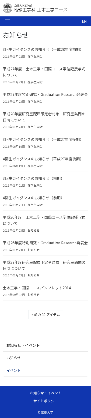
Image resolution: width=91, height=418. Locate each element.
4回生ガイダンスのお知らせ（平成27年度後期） (43, 159)
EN (84, 21)
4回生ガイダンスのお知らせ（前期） (33, 197)
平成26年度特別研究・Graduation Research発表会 (45, 242)
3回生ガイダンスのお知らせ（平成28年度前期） (43, 49)
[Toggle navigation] (7, 21)
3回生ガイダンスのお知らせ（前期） (33, 178)
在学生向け (35, 56)
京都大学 (47, 412)
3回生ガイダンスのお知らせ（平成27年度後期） (43, 139)
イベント (14, 370)
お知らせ (34, 230)
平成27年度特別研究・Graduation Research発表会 (45, 94)
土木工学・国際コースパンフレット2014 (37, 287)
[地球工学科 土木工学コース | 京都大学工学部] (40, 8)
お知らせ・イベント (23, 345)
